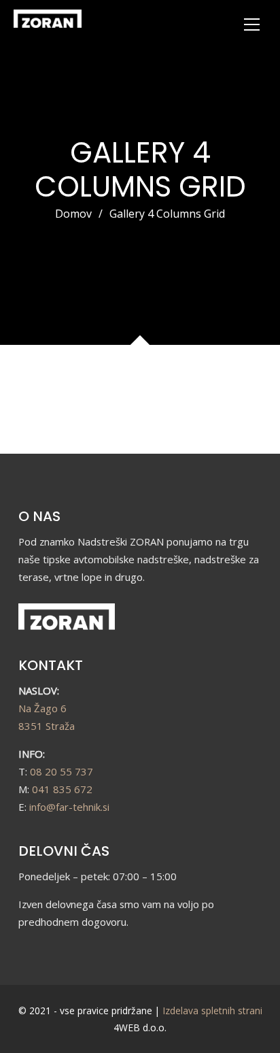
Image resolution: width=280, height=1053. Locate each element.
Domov (73, 213)
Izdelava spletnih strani (212, 1010)
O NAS (39, 516)
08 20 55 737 (61, 771)
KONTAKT (50, 665)
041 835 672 (62, 789)
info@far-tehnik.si (69, 807)
